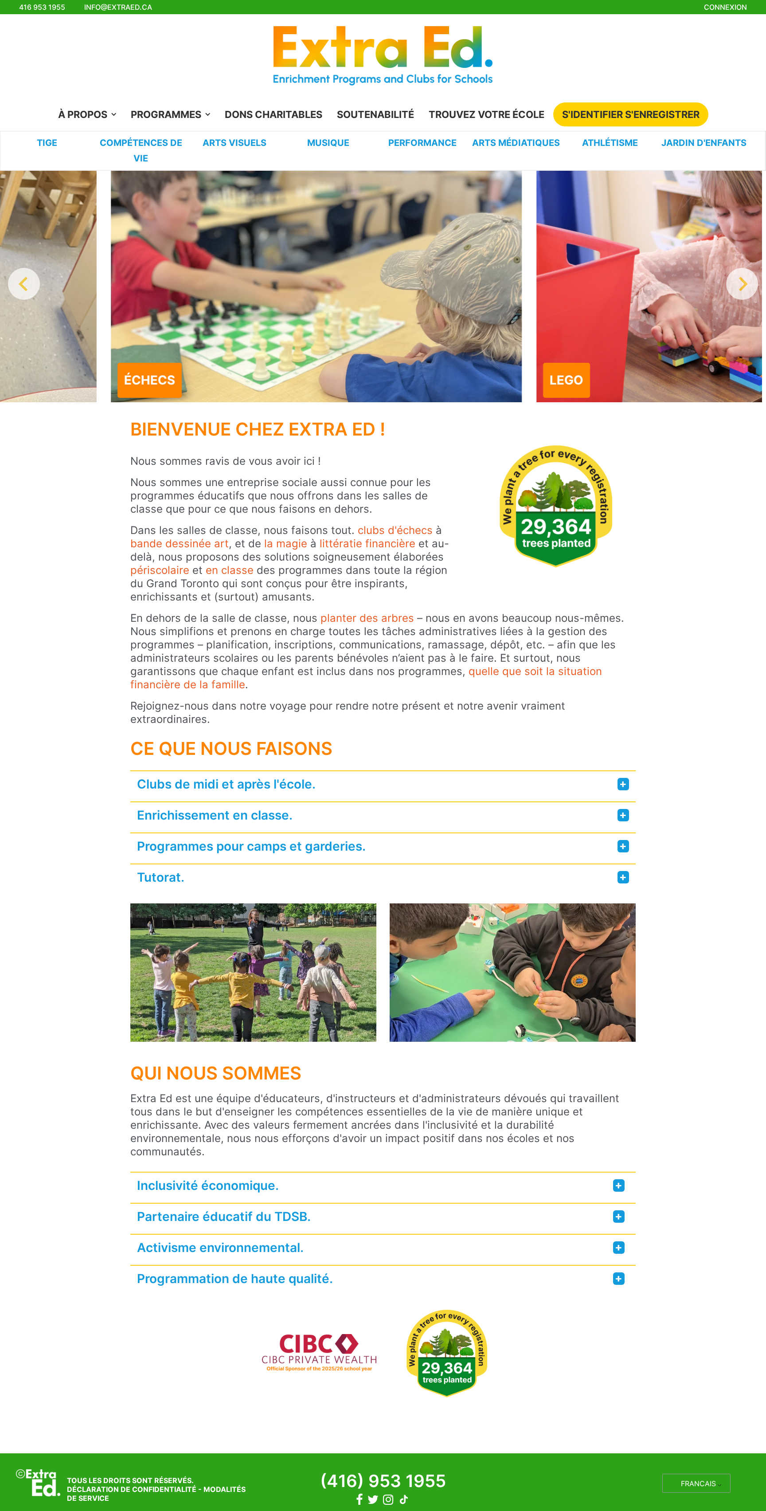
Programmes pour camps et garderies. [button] (251, 846)
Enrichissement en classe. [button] (215, 815)
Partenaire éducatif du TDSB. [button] (224, 1216)
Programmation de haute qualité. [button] (235, 1278)
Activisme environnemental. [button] (220, 1247)
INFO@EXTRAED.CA (118, 7)
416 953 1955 (42, 7)
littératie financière (366, 543)
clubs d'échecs (395, 530)
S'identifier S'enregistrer (631, 114)
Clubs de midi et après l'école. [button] (226, 784)
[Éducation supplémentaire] (383, 58)
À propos (82, 114)
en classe (228, 570)
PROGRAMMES (166, 114)
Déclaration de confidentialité (131, 1489)
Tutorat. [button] (160, 877)
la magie (285, 543)
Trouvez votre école (486, 114)
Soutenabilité (375, 114)
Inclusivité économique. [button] (208, 1185)
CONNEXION (725, 7)
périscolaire (159, 570)
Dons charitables (273, 114)
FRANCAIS (698, 1483)
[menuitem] (90, 114)
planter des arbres (367, 618)
